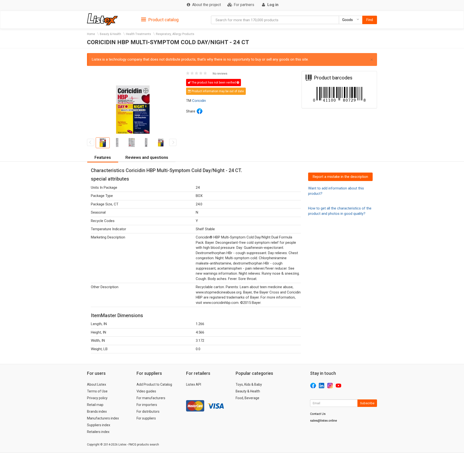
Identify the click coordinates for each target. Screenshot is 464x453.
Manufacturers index (103, 418)
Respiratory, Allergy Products (175, 34)
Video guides (146, 391)
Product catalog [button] (163, 19)
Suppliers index (98, 425)
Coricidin (199, 100)
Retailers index (98, 432)
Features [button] (102, 157)
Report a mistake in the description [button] (340, 176)
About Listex (96, 384)
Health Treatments (138, 34)
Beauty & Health (110, 34)
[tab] (160, 19)
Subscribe (367, 403)
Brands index (97, 411)
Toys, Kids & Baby (249, 384)
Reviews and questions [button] (146, 157)
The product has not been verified (214, 82)
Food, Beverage (247, 398)
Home (91, 34)
